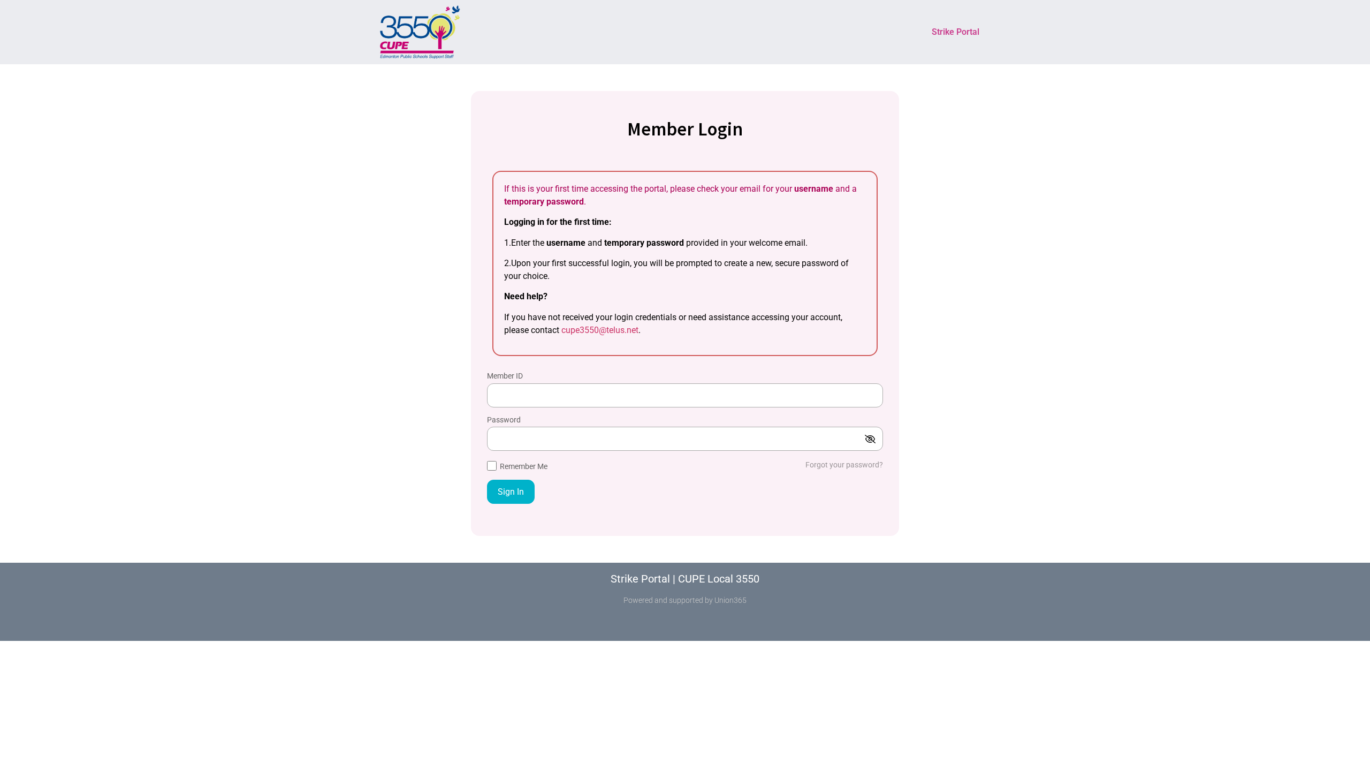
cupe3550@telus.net (599, 330)
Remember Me (522, 466)
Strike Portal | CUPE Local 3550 (685, 578)
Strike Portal (955, 32)
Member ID (505, 376)
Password (504, 420)
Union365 (730, 600)
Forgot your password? (844, 465)
